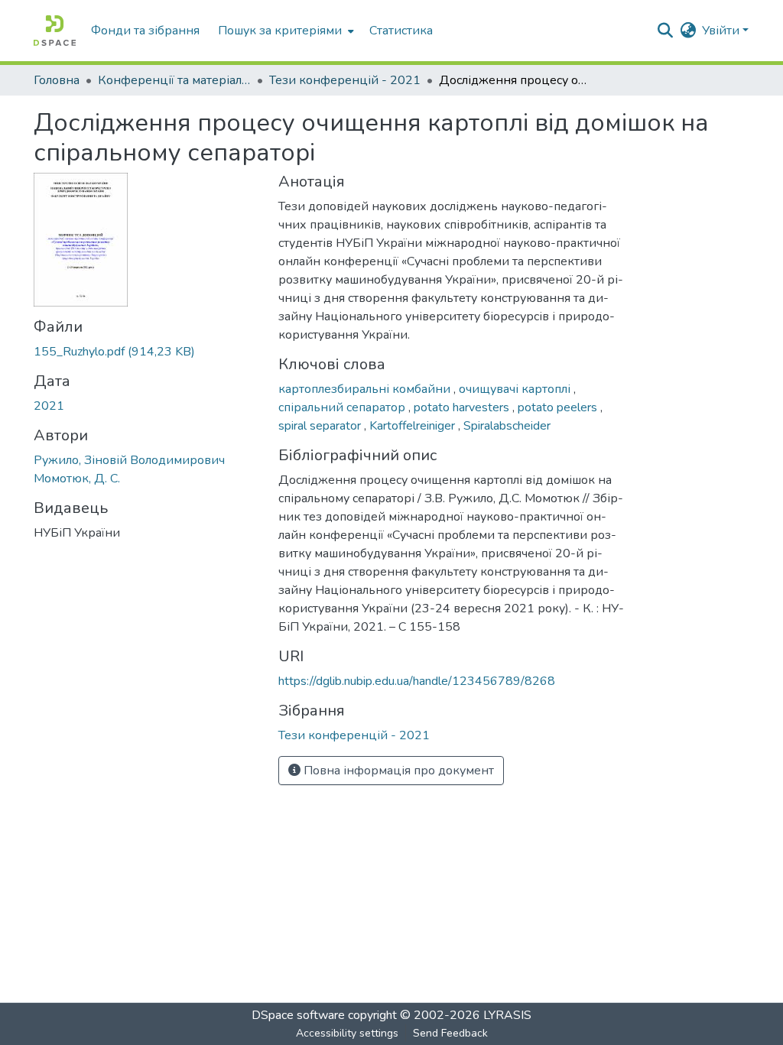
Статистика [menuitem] (401, 30)
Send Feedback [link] (450, 1033)
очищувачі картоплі (516, 389)
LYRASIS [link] (507, 1015)
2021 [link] (49, 406)
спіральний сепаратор (343, 407)
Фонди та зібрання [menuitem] (145, 30)
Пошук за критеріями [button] (280, 30)
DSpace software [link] (298, 1015)
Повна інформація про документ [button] (397, 770)
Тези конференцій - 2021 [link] (345, 80)
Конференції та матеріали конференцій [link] (174, 80)
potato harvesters (463, 407)
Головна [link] (57, 80)
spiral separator (321, 425)
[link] (147, 351)
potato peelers (559, 407)
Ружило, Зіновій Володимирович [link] (129, 460)
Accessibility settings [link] (347, 1033)
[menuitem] (284, 30)
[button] (55, 30)
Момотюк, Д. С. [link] (77, 478)
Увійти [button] (722, 30)
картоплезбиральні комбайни (365, 389)
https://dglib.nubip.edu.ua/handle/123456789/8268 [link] (416, 681)
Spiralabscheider (507, 425)
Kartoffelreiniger (413, 425)
